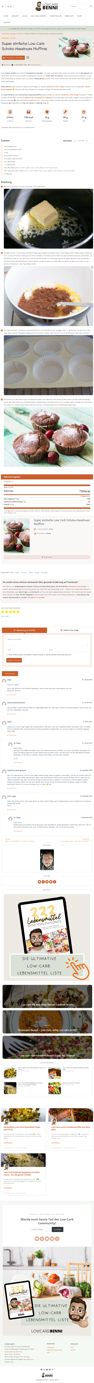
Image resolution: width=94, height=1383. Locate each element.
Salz (8, 174)
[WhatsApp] (14, 6)
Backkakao (9, 162)
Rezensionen (10, 673)
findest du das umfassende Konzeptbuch (38, 97)
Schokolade (44, 572)
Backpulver (9, 165)
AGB (48, 1352)
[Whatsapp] (52, 1369)
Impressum (50, 1347)
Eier (6, 152)
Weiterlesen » (8, 1143)
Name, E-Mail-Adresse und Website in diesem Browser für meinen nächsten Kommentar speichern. (40, 654)
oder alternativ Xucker (39, 171)
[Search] (91, 6)
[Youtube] (8, 6)
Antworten (12, 694)
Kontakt (73, 1350)
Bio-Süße (30, 168)
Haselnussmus (11, 155)
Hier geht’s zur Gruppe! (36, 597)
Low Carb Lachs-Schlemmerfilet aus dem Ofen (76, 1068)
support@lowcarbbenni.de (13, 1352)
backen (20, 34)
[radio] (2, 612)
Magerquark (10, 146)
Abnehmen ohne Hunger (55, 87)
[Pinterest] (11, 6)
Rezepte (13, 34)
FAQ (11, 1362)
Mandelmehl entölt (13, 149)
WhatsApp (26, 1357)
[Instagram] (5, 6)
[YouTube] (47, 1369)
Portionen (81, 140)
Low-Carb (24, 572)
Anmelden (57, 1229)
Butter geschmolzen (13, 159)
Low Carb (54, 73)
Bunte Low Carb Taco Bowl (71, 1083)
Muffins (31, 572)
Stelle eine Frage (71, 630)
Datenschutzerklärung (54, 1350)
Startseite (5, 34)
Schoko (37, 572)
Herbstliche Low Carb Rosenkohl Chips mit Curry (31, 1068)
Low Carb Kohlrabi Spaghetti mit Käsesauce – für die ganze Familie (30, 1083)
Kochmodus (67, 141)
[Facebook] (2, 6)
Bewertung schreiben (26, 630)
